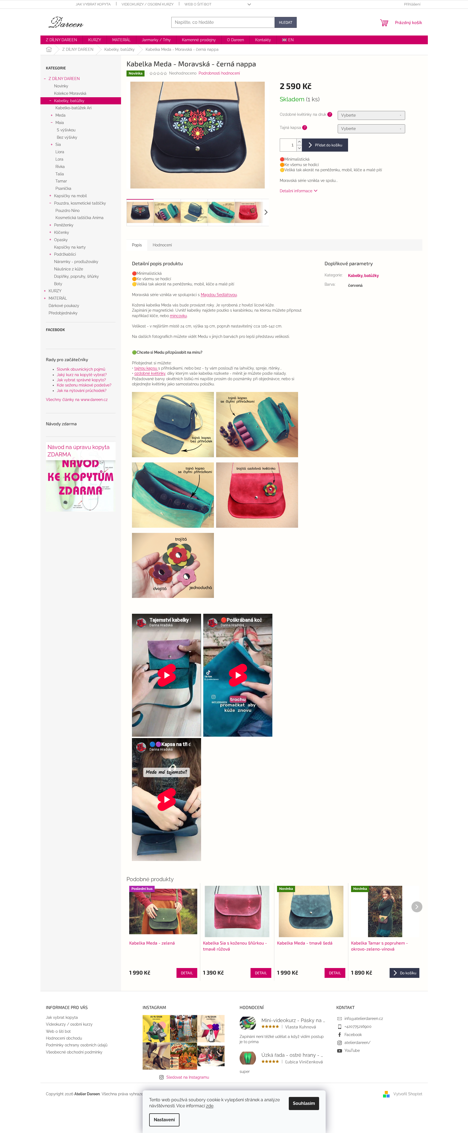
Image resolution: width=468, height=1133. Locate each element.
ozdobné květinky (149, 373)
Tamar (61, 181)
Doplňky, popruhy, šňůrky (76, 276)
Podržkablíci (65, 254)
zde (209, 1105)
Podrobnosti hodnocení (219, 73)
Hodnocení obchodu (64, 1038)
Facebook (353, 1034)
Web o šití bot (197, 4)
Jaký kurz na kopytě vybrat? (82, 375)
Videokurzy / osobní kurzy (147, 4)
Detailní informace (296, 191)
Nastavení (164, 1119)
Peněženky (63, 225)
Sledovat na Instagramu (187, 1077)
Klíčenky (61, 232)
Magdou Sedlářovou (219, 295)
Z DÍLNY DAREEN (64, 78)
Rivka (60, 166)
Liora (59, 152)
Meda (60, 115)
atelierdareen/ (357, 1042)
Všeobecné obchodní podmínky (74, 1052)
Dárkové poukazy (64, 305)
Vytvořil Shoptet (407, 1093)
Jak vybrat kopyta (93, 4)
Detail (187, 972)
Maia (59, 122)
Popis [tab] (137, 245)
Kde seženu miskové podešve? (84, 385)
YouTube (352, 1050)
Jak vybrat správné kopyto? (81, 380)
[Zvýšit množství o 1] (299, 142)
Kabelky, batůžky (69, 101)
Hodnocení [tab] (162, 245)
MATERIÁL (58, 298)
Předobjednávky (63, 313)
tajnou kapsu (146, 368)
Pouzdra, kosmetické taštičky (80, 203)
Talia (59, 174)
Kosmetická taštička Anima (79, 218)
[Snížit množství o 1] (299, 148)
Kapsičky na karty (70, 247)
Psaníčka (63, 188)
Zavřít (307, 206)
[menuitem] (61, 40)
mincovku (178, 316)
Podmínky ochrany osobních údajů (76, 1045)
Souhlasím (304, 1103)
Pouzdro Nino (67, 210)
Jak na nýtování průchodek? (82, 390)
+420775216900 (358, 1026)
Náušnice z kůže (68, 269)
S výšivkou (66, 130)
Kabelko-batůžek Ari (73, 108)
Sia (58, 144)
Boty (58, 284)
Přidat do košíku (328, 145)
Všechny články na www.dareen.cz (77, 399)
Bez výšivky (67, 137)
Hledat (285, 22)
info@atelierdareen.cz (364, 1018)
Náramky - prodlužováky (76, 261)
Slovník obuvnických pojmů (81, 369)
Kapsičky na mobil (70, 196)
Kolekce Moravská (70, 93)
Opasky (61, 240)
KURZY (55, 291)
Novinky (61, 86)
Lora (59, 159)
